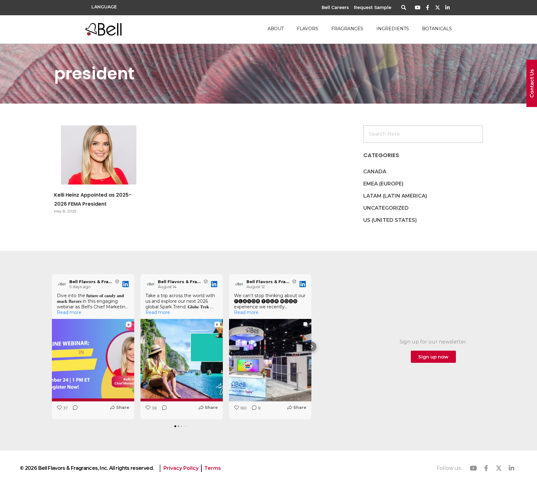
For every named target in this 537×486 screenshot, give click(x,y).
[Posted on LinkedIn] (125, 284)
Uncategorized (386, 208)
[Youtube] (417, 7)
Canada (374, 172)
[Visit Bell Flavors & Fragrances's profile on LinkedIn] (62, 284)
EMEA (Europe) (383, 184)
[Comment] (73, 409)
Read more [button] (69, 312)
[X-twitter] (437, 7)
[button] (404, 8)
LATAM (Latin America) (395, 196)
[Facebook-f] (427, 7)
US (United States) (390, 220)
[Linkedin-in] (447, 7)
